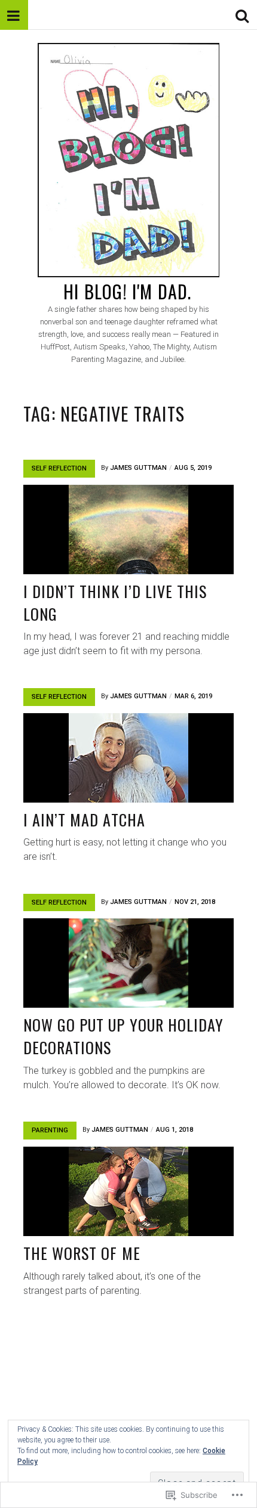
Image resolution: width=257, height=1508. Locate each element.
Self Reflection (59, 468)
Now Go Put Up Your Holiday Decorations (123, 1036)
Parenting (50, 1130)
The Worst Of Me (81, 1253)
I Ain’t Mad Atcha (84, 819)
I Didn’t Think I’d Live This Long (115, 603)
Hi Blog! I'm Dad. (127, 291)
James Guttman (138, 468)
